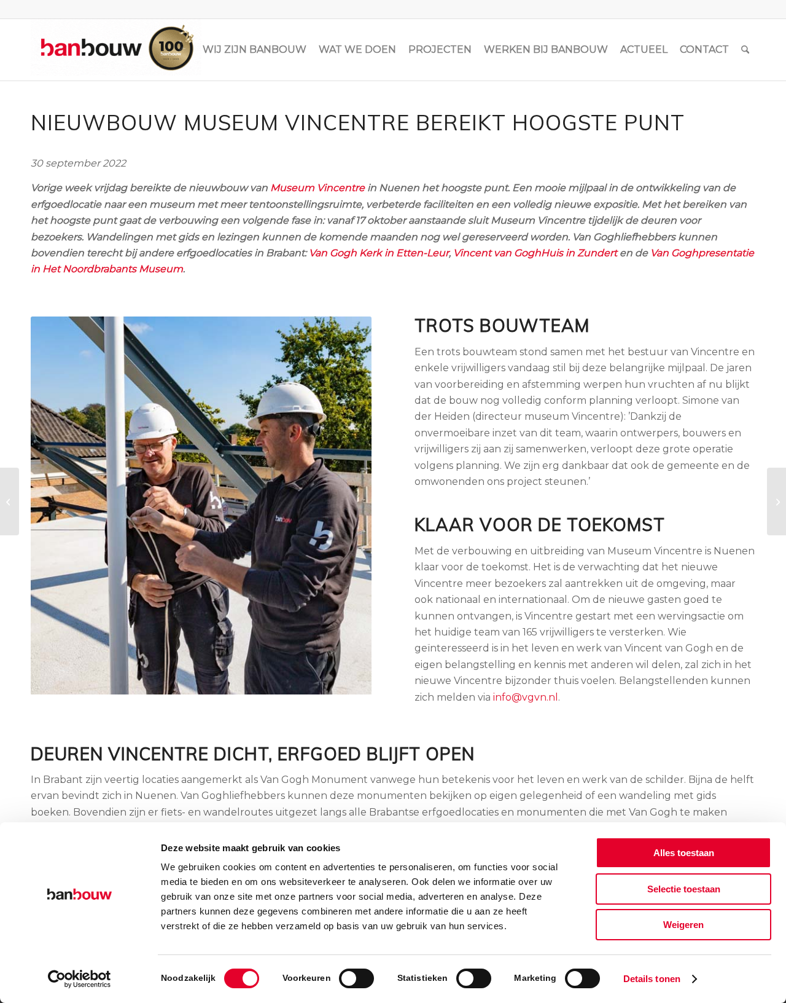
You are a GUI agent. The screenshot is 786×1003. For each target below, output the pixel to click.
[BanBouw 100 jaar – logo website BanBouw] (116, 50)
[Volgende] (343, 505)
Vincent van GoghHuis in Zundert (535, 253)
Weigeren (683, 924)
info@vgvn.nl (525, 697)
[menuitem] (254, 50)
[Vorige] (58, 505)
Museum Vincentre (317, 188)
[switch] (356, 978)
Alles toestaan (683, 853)
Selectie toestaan (683, 889)
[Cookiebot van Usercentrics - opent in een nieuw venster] (79, 979)
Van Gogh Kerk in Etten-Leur (379, 253)
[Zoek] (745, 50)
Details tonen (651, 979)
